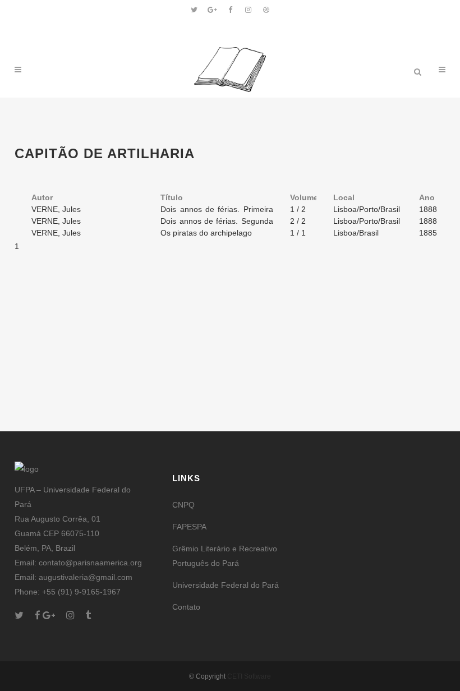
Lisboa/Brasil (356, 232)
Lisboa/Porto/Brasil (366, 209)
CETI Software (249, 676)
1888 (428, 209)
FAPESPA (189, 526)
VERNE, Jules (56, 209)
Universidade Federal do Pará (225, 585)
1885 (428, 232)
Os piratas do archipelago (206, 232)
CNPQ (183, 504)
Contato (186, 606)
